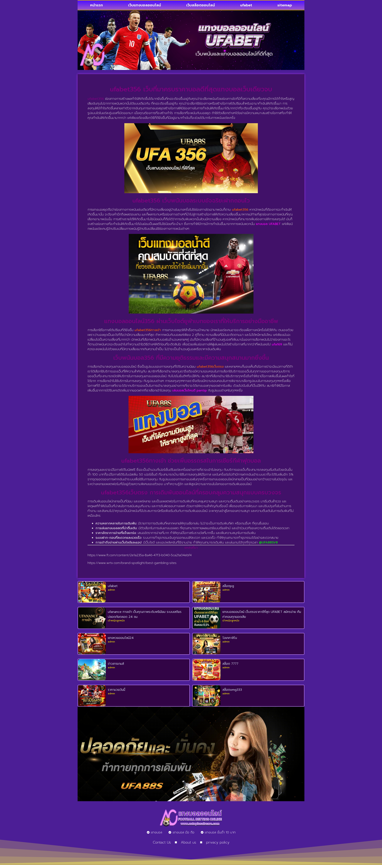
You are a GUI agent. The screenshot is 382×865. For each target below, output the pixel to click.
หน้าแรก (96, 5)
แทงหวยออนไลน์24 (121, 637)
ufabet (246, 5)
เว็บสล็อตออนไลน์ (200, 5)
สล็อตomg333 (232, 689)
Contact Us (162, 842)
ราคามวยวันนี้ (116, 689)
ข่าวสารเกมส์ (116, 663)
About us (188, 842)
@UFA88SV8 (268, 542)
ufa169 (277, 344)
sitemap (284, 5)
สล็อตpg (228, 586)
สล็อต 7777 (230, 663)
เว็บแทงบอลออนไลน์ (144, 5)
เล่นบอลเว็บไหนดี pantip (189, 390)
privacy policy (217, 842)
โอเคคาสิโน (229, 637)
